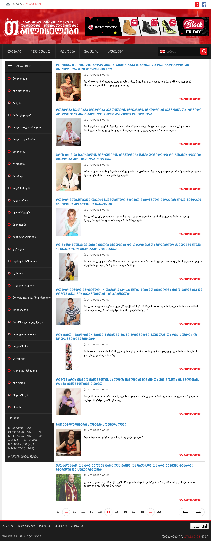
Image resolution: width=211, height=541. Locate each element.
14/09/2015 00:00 (98, 74)
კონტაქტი (77, 526)
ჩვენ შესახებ (26, 526)
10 (74, 512)
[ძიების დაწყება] (203, 51)
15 (117, 512)
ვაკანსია (61, 526)
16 (125, 512)
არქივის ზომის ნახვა (23, 456)
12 (91, 512)
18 (142, 512)
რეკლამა (45, 526)
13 (100, 512)
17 (134, 512)
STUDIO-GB (192, 536)
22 (159, 512)
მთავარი (8, 526)
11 (83, 512)
